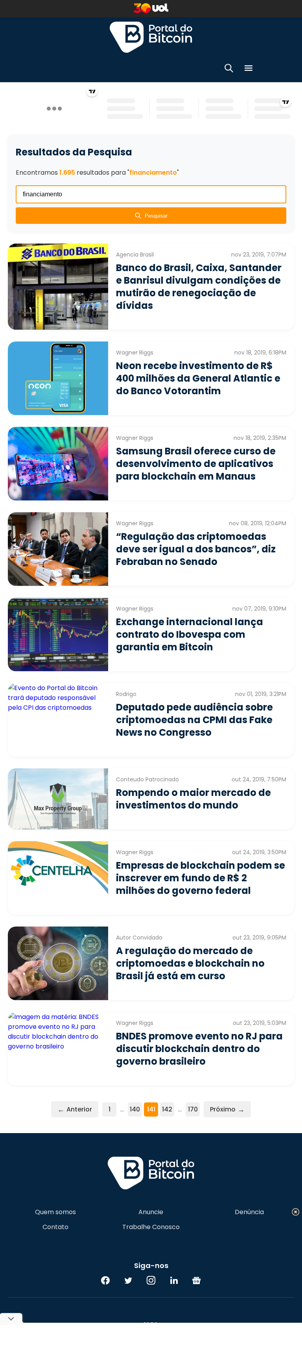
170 (193, 1109)
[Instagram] (151, 1280)
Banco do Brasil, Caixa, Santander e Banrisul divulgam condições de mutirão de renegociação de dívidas (199, 286)
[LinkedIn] (173, 1280)
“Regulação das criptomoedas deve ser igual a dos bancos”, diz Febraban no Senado (196, 549)
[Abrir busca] (229, 69)
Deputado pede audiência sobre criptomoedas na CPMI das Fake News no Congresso (194, 720)
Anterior (74, 1109)
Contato (55, 1227)
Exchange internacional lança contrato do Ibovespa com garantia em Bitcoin (189, 634)
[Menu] (248, 69)
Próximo (227, 1109)
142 (167, 1109)
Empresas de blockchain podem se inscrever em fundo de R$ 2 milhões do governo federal (200, 878)
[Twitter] (128, 1280)
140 (135, 1109)
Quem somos (55, 1212)
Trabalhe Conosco (151, 1227)
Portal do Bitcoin (151, 37)
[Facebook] (105, 1280)
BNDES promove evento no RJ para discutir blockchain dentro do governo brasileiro (199, 1049)
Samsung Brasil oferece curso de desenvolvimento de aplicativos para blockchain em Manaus (196, 464)
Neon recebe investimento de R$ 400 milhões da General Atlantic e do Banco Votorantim (198, 378)
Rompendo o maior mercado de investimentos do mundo (193, 799)
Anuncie (150, 1212)
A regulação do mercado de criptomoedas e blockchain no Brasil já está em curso (190, 963)
